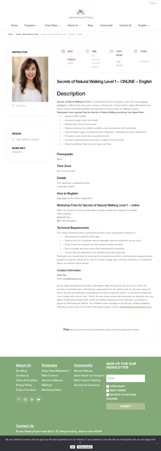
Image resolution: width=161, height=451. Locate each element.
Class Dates (51, 25)
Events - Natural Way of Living (27, 34)
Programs (30, 25)
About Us (73, 25)
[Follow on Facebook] (18, 399)
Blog (90, 25)
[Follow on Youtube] (38, 399)
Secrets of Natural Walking (121, 396)
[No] (157, 443)
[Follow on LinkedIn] (32, 399)
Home (14, 25)
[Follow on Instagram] (25, 399)
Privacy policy (84, 447)
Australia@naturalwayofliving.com (135, 307)
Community (106, 25)
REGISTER (17, 152)
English (143, 25)
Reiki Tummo (118, 390)
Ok (72, 447)
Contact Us (125, 25)
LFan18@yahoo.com (72, 278)
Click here (62, 198)
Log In (153, 3)
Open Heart (117, 386)
